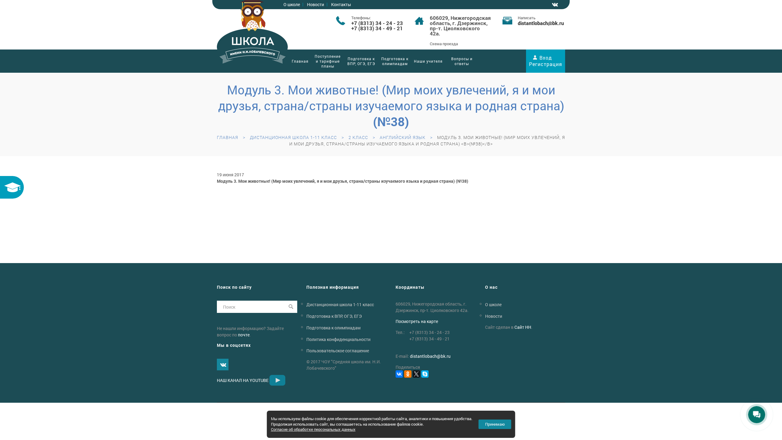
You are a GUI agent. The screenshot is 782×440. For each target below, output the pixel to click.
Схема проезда (444, 43)
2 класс (358, 137)
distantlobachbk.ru (541, 23)
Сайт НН (522, 327)
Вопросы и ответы (462, 61)
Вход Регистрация (545, 60)
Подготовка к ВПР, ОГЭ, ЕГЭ (361, 61)
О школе (291, 4)
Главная (300, 61)
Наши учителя (428, 61)
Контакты (341, 4)
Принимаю (495, 424)
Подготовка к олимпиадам (394, 61)
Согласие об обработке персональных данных (313, 429)
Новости (315, 4)
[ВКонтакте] (399, 374)
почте (244, 335)
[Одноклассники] (407, 374)
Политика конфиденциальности (338, 339)
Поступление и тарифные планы (328, 61)
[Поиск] (291, 306)
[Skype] (425, 374)
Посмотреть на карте (417, 321)
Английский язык (403, 137)
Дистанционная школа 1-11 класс (293, 137)
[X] (416, 374)
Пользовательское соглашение (337, 351)
